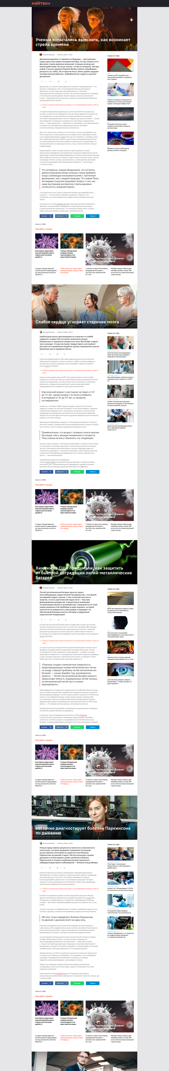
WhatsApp (77, 216)
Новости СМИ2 (40, 224)
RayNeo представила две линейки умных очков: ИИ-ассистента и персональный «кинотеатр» (122, 271)
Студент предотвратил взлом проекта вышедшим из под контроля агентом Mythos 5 (46, 271)
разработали (61, 204)
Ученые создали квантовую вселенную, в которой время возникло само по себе (70, 106)
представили (51, 462)
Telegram (92, 216)
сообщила (83, 715)
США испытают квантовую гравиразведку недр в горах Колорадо (71, 270)
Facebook (46, 216)
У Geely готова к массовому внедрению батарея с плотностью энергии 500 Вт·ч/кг (97, 271)
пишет (63, 137)
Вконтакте (62, 216)
